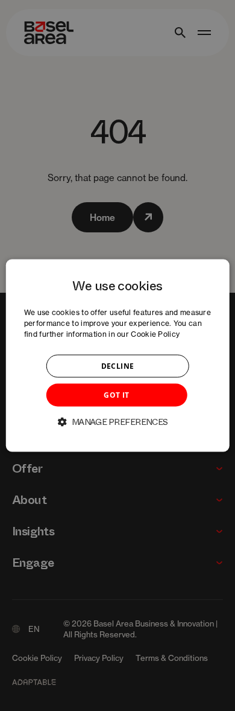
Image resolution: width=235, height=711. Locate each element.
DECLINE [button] (117, 365)
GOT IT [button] (116, 394)
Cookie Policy (155, 333)
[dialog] (118, 356)
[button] (117, 421)
